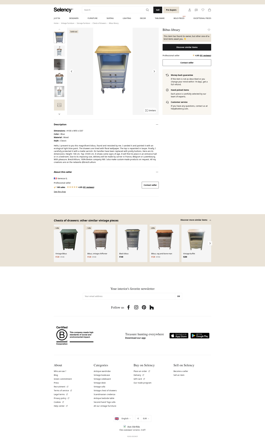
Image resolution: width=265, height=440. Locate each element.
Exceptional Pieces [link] (202, 18)
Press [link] (56, 382)
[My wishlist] (203, 10)
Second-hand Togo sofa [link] (104, 402)
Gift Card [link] (139, 379)
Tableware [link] (160, 18)
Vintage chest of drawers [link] (105, 390)
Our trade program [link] (142, 382)
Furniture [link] (92, 18)
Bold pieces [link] (179, 17)
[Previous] (59, 29)
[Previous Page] (71, 71)
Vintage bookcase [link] (102, 375)
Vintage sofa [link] (99, 386)
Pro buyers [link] (171, 10)
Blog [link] (56, 375)
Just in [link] (57, 18)
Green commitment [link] (63, 379)
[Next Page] (154, 71)
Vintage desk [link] (100, 382)
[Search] (147, 10)
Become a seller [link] (180, 371)
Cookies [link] (59, 402)
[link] (63, 10)
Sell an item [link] (178, 375)
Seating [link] (110, 18)
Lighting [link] (127, 18)
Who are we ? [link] (60, 371)
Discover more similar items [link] (194, 220)
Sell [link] (157, 10)
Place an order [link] (142, 371)
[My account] (189, 10)
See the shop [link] (60, 191)
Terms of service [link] (63, 390)
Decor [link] (143, 18)
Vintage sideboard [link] (102, 379)
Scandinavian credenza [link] (104, 394)
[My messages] (196, 10)
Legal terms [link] (61, 394)
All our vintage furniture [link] (105, 406)
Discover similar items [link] (187, 47)
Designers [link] (74, 18)
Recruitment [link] (61, 386)
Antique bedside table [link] (104, 398)
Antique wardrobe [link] (102, 371)
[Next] (59, 114)
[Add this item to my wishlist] (209, 30)
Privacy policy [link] (62, 398)
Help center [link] (61, 406)
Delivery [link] (139, 375)
